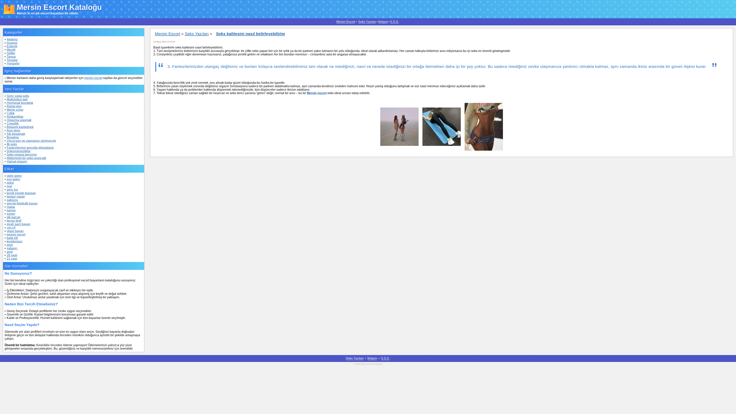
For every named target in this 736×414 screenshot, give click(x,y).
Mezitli (11, 49)
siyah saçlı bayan (18, 224)
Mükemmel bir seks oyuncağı (26, 158)
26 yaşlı (12, 255)
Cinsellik (13, 123)
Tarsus (11, 56)
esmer (11, 213)
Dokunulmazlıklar (18, 151)
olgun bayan (15, 231)
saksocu (12, 200)
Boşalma (13, 137)
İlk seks (12, 144)
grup (10, 244)
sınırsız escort (16, 234)
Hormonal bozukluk (20, 102)
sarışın (11, 210)
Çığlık (11, 113)
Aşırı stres (13, 130)
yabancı (12, 248)
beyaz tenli (14, 220)
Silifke (11, 53)
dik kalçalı (13, 217)
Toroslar (12, 60)
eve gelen (13, 179)
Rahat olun (14, 106)
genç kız (12, 189)
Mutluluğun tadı (17, 99)
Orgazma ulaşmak (19, 120)
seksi (10, 182)
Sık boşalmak (16, 134)
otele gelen (14, 175)
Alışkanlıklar (15, 116)
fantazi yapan (16, 196)
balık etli (12, 238)
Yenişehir (13, 63)
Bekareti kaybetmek (20, 127)
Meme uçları (15, 109)
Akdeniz (12, 39)
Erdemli (12, 46)
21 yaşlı (12, 258)
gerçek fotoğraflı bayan (22, 203)
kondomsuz (14, 241)
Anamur (12, 42)
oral (9, 186)
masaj (11, 207)
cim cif (11, 227)
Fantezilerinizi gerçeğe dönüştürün (30, 147)
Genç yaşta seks (18, 96)
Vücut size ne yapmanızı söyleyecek (31, 140)
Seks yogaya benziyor (22, 154)
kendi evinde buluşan (21, 193)
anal (10, 251)
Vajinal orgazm (17, 161)
